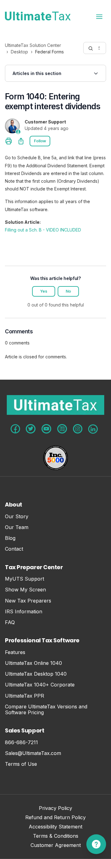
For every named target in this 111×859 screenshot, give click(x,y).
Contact (14, 549)
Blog (10, 538)
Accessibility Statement (55, 827)
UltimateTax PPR (24, 696)
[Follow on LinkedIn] (93, 429)
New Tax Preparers (28, 601)
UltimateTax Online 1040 (33, 663)
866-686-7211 (21, 742)
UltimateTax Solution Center (33, 45)
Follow (40, 141)
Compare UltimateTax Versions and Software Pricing (46, 709)
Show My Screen (25, 590)
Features (15, 652)
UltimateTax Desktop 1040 (36, 674)
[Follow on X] (31, 429)
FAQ (10, 622)
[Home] (38, 16)
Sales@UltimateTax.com (33, 753)
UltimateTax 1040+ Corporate (40, 685)
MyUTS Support (24, 579)
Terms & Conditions (55, 836)
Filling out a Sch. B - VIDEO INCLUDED (43, 229)
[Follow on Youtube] (46, 429)
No (68, 291)
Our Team (16, 527)
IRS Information (23, 612)
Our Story (16, 516)
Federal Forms (49, 51)
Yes (43, 291)
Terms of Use (21, 764)
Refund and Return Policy (55, 817)
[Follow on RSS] (62, 429)
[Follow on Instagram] (78, 429)
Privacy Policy (55, 808)
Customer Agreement (56, 845)
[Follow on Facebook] (15, 429)
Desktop (19, 51)
